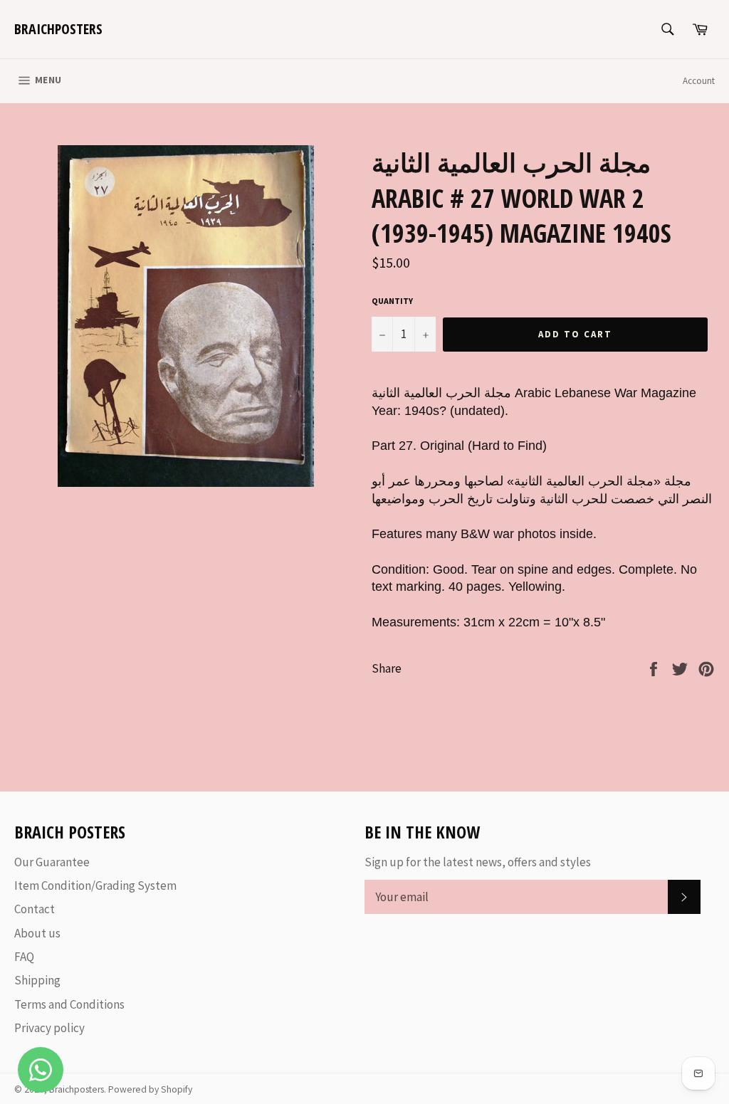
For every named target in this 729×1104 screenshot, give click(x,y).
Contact (34, 909)
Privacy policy (49, 1028)
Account (699, 81)
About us (37, 933)
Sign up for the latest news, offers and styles (477, 862)
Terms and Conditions (69, 1004)
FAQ (24, 956)
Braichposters (58, 28)
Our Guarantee (52, 862)
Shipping (37, 980)
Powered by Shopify (150, 1089)
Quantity (392, 300)
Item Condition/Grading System (95, 885)
